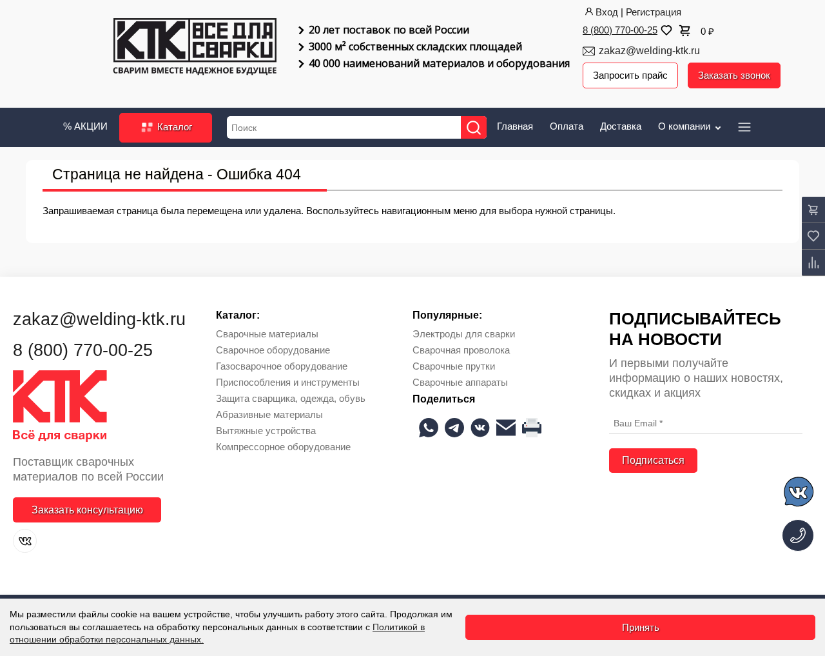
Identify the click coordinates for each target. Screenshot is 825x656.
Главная (515, 126)
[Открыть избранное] (665, 30)
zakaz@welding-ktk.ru (649, 50)
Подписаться (653, 460)
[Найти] (474, 127)
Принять (640, 627)
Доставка (620, 126)
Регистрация (653, 11)
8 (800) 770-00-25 (620, 30)
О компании (685, 126)
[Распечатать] (531, 427)
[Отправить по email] (506, 427)
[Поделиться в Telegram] (454, 427)
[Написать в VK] (799, 494)
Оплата (566, 126)
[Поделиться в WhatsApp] (428, 427)
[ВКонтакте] (25, 541)
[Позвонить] (798, 535)
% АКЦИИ (85, 126)
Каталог (173, 126)
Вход (607, 11)
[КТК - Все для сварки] (195, 48)
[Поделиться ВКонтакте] (480, 427)
